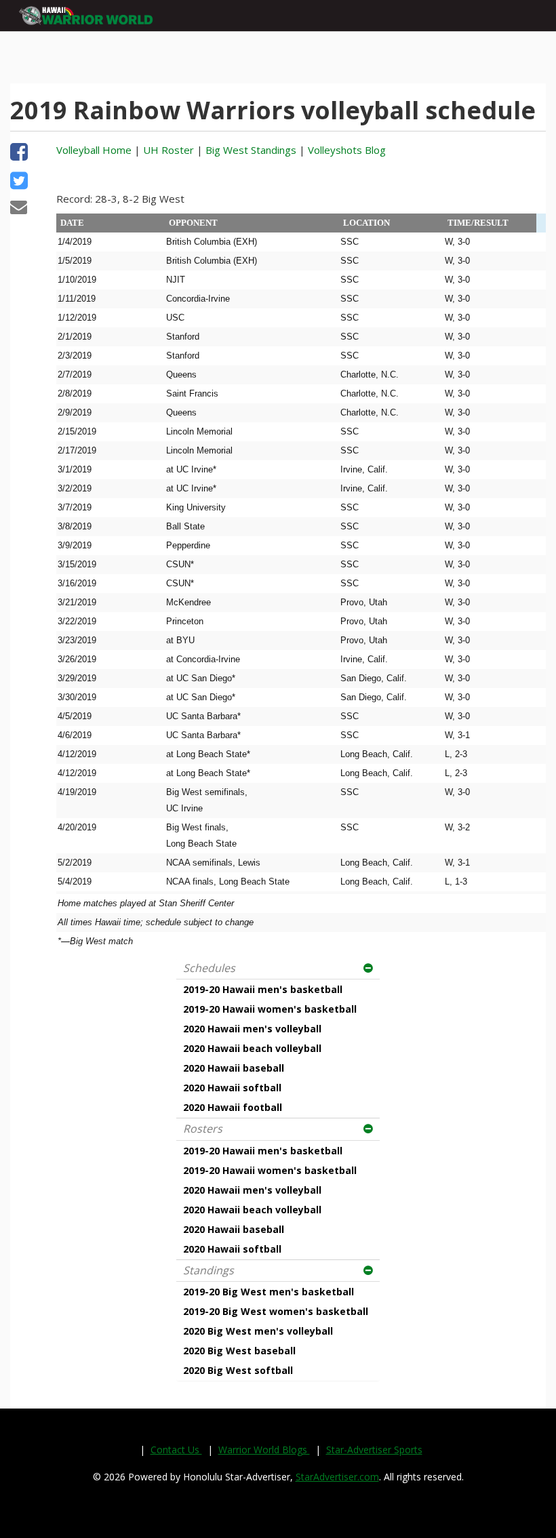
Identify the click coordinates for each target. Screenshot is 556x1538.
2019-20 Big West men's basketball (268, 1291)
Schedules (209, 967)
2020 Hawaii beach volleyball (252, 1048)
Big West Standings (250, 150)
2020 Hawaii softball (232, 1087)
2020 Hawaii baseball (233, 1067)
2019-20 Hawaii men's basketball (262, 989)
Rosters (202, 1128)
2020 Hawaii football (232, 1107)
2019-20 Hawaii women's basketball (270, 1009)
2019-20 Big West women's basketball (275, 1311)
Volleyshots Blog (347, 150)
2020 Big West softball (238, 1370)
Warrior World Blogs (264, 1449)
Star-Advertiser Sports (374, 1449)
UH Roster (168, 150)
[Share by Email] (18, 209)
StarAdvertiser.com (337, 1476)
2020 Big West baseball (239, 1350)
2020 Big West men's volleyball (258, 1330)
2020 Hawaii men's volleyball (252, 1028)
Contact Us (176, 1449)
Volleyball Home (94, 150)
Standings (208, 1270)
